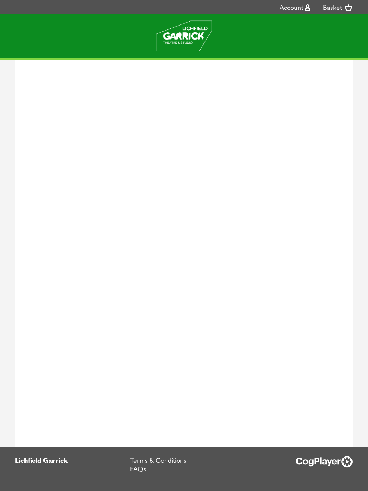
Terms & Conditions (158, 460)
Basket (333, 7)
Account (291, 7)
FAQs (138, 468)
